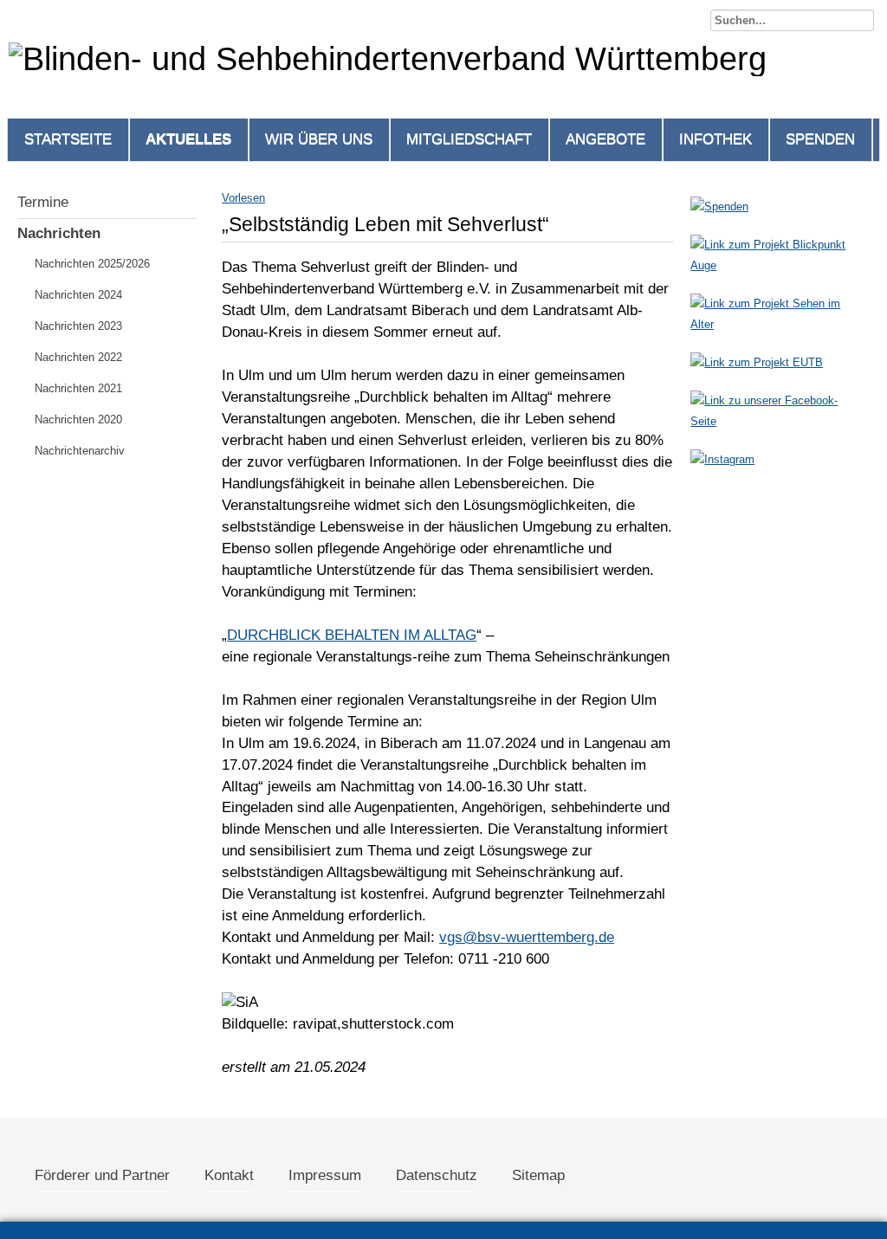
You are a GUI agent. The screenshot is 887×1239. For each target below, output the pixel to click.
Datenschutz (436, 1175)
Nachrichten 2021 (78, 388)
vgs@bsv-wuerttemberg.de (526, 937)
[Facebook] (775, 421)
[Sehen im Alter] (775, 324)
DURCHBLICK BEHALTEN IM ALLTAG (351, 635)
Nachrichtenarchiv (80, 450)
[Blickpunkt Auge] (775, 265)
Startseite (68, 139)
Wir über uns (318, 139)
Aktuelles (188, 139)
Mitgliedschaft (469, 139)
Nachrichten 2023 (78, 325)
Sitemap (538, 1175)
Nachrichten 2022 (78, 357)
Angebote (605, 139)
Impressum (324, 1175)
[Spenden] (719, 206)
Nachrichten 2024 (78, 294)
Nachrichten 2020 (78, 419)
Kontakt (229, 1175)
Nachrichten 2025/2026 (92, 263)
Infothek (715, 139)
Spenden (820, 139)
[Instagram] (722, 459)
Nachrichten (58, 233)
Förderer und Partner (102, 1175)
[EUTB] (756, 362)
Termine (42, 202)
